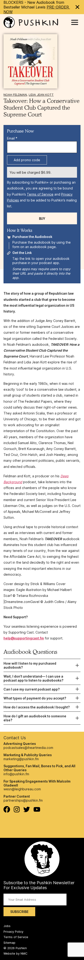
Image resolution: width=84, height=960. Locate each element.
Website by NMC (16, 953)
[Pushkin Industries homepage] (31, 22)
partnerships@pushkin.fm (23, 800)
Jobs (7, 926)
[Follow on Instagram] (17, 811)
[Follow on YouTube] (37, 810)
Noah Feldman (15, 94)
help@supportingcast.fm (24, 638)
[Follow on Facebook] (7, 811)
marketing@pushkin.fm (21, 759)
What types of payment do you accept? (35, 698)
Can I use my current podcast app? (32, 689)
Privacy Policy (13, 931)
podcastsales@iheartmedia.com (28, 748)
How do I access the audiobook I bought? (37, 707)
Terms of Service (40, 194)
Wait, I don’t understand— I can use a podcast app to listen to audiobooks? (33, 678)
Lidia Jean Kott (41, 94)
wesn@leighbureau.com (22, 789)
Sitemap (9, 942)
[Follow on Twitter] (26, 811)
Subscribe (19, 912)
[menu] (74, 22)
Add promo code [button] (27, 160)
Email (12, 138)
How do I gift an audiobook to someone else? (35, 718)
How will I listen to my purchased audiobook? (30, 665)
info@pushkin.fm (16, 774)
